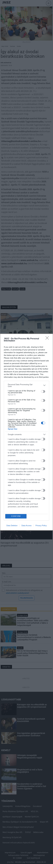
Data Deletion (11, 525)
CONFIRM (16, 516)
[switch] (43, 391)
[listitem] (26, 385)
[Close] (48, 338)
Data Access (26, 525)
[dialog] (26, 432)
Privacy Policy (41, 525)
